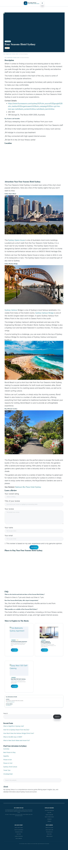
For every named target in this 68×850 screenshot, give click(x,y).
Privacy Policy (49, 833)
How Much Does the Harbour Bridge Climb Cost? (18, 733)
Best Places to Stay (9, 752)
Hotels (18, 57)
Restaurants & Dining (18, 831)
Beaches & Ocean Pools (19, 836)
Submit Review (34, 547)
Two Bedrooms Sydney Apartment (19, 641)
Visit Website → (9, 705)
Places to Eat (7, 759)
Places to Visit (7, 763)
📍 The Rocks (7, 41)
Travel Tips (6, 770)
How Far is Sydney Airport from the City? (16, 729)
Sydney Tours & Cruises (19, 827)
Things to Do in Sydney (49, 827)
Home (6, 57)
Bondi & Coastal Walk (49, 814)
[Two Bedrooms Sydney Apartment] (19, 632)
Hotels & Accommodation (18, 829)
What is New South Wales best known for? (16, 740)
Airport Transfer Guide (49, 829)
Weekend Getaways (49, 831)
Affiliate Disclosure (49, 836)
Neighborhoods (9, 57)
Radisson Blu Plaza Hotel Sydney (28, 487)
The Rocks (14, 57)
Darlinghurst (49, 819)
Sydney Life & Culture (10, 767)
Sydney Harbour (11, 310)
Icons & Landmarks (19, 838)
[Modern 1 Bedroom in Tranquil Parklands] (49, 632)
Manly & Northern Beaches (49, 816)
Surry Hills (49, 812)
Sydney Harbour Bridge (44, 313)
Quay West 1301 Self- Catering (18, 679)
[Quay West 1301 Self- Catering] (19, 670)
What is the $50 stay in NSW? (12, 737)
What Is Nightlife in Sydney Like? (13, 726)
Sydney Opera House (16, 240)
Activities (6, 749)
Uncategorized (8, 774)
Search (5, 713)
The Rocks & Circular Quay (49, 810)
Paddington (49, 821)
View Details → (14, 686)
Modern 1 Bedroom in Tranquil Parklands (46, 642)
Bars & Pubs (19, 833)
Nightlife (6, 756)
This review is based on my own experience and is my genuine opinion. (34, 543)
